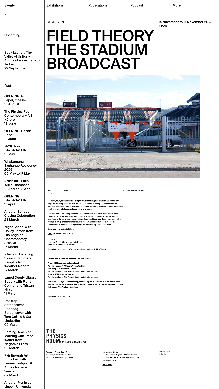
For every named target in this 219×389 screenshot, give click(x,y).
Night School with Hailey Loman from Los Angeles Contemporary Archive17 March (18, 237)
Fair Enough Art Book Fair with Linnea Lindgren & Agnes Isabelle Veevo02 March (18, 365)
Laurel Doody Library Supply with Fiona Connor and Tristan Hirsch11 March (20, 285)
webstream (77, 242)
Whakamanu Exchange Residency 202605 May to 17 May (20, 167)
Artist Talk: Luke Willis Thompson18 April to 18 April (17, 185)
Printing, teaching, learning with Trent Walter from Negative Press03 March (18, 340)
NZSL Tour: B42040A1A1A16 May (15, 150)
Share (50, 234)
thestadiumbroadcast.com (59, 296)
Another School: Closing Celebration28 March (19, 216)
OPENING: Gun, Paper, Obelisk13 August (16, 100)
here (72, 229)
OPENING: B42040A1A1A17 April (15, 200)
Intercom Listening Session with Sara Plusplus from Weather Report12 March (18, 262)
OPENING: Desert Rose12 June (17, 135)
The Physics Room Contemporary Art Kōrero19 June (18, 117)
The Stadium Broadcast (89, 222)
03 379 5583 (107, 365)
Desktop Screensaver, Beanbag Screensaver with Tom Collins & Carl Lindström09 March (18, 313)
